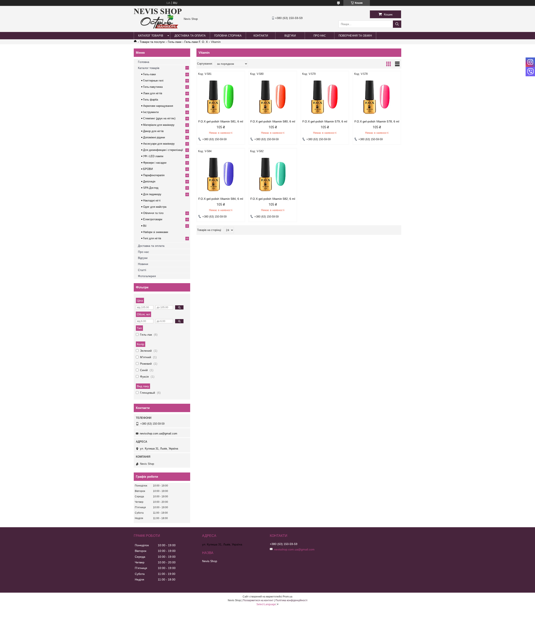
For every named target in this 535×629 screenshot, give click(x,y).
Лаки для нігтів (152, 93)
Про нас (319, 35)
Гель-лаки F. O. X (196, 41)
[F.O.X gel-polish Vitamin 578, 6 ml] (377, 98)
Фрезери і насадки (154, 162)
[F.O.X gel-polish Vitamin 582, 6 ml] (273, 175)
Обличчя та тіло (153, 213)
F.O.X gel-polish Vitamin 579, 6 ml (324, 121)
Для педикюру (152, 194)
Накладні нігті (151, 200)
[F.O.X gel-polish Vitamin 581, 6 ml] (220, 98)
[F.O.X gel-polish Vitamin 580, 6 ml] (273, 98)
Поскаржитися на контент (258, 600)
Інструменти (151, 112)
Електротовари (152, 219)
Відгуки (290, 35)
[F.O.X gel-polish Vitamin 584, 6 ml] (220, 175)
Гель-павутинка (153, 86)
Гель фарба (150, 99)
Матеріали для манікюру (159, 124)
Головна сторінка (228, 35)
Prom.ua (287, 596)
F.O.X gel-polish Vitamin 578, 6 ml (376, 121)
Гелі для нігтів (152, 238)
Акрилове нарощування (158, 105)
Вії (144, 225)
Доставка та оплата (190, 35)
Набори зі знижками (155, 232)
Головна (143, 62)
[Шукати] (397, 24)
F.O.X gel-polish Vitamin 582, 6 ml (272, 198)
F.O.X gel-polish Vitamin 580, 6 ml (272, 121)
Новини (143, 264)
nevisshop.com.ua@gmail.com (158, 433)
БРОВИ (148, 169)
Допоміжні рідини (154, 137)
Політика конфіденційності (291, 600)
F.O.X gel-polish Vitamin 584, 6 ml (220, 198)
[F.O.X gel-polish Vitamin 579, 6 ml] (325, 98)
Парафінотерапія (153, 175)
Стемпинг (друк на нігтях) (159, 118)
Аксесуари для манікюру (159, 143)
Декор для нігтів (153, 131)
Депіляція (149, 181)
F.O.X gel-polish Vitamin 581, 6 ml (220, 121)
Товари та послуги (152, 41)
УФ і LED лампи (153, 156)
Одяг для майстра (154, 206)
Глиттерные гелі (153, 80)
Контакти (260, 35)
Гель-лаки (174, 41)
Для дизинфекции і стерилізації (163, 150)
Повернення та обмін (355, 35)
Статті (142, 270)
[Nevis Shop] (158, 27)
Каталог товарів (150, 35)
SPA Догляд (150, 187)
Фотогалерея (147, 276)
